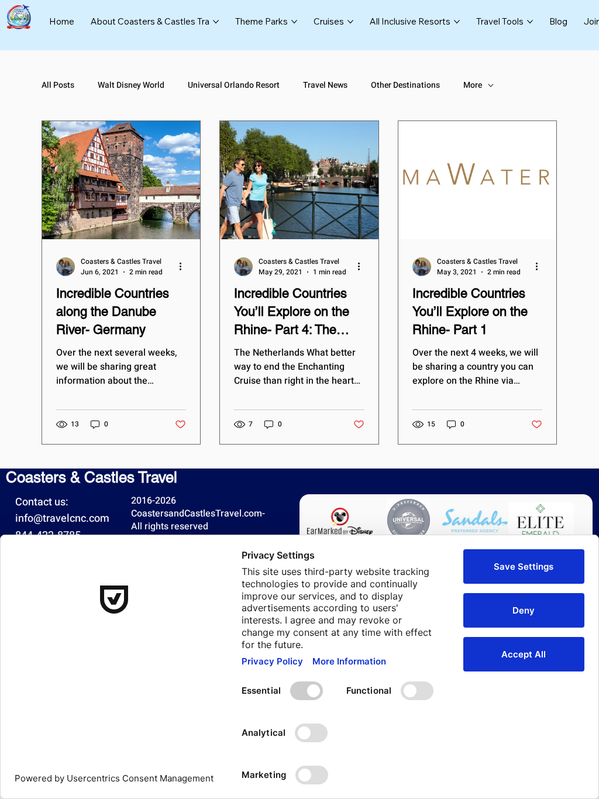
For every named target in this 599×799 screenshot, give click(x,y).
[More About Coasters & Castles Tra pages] (216, 22)
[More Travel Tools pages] (530, 22)
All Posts (58, 85)
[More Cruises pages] (350, 22)
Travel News (325, 85)
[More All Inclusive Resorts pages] (457, 22)
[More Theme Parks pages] (294, 22)
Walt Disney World (131, 85)
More (472, 85)
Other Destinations (405, 85)
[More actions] (184, 267)
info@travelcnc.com (62, 518)
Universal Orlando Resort (234, 85)
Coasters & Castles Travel (91, 477)
